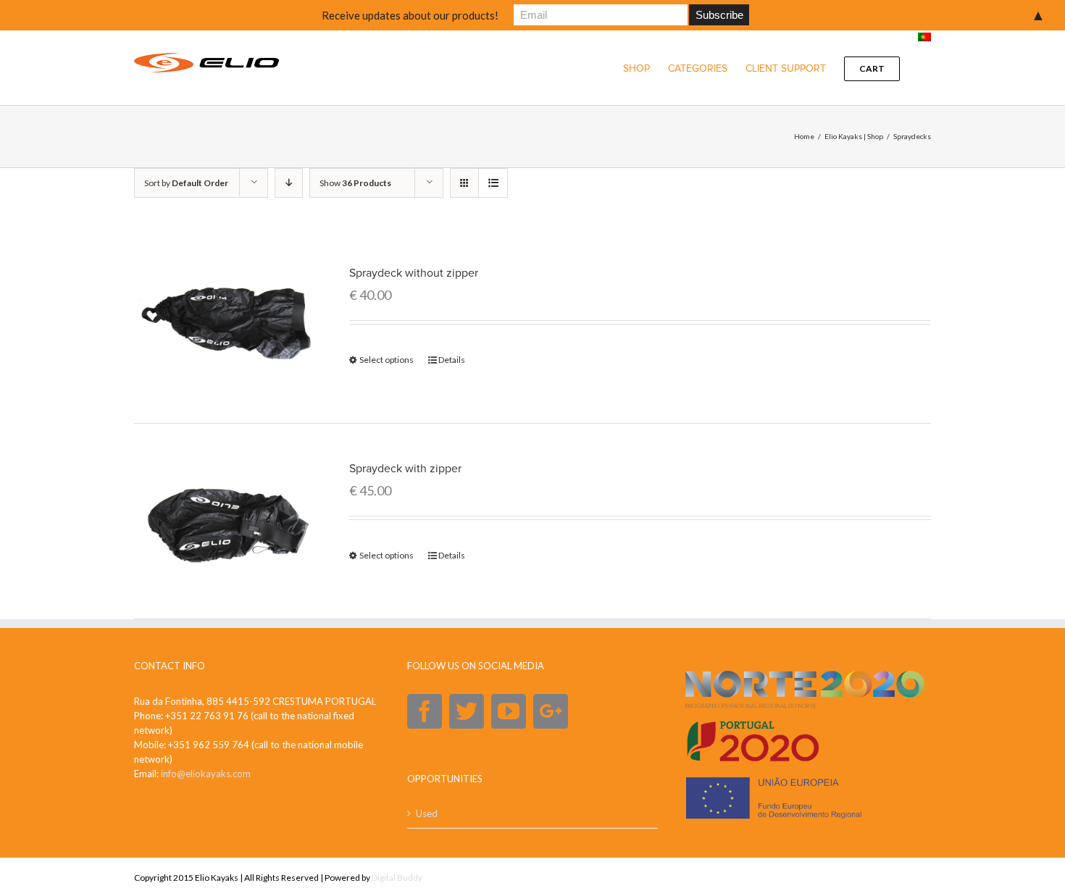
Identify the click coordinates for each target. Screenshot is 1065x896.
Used (427, 813)
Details (451, 359)
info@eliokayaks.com (206, 773)
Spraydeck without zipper (413, 273)
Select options (386, 359)
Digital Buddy (397, 877)
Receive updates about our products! (410, 15)
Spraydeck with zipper (405, 468)
